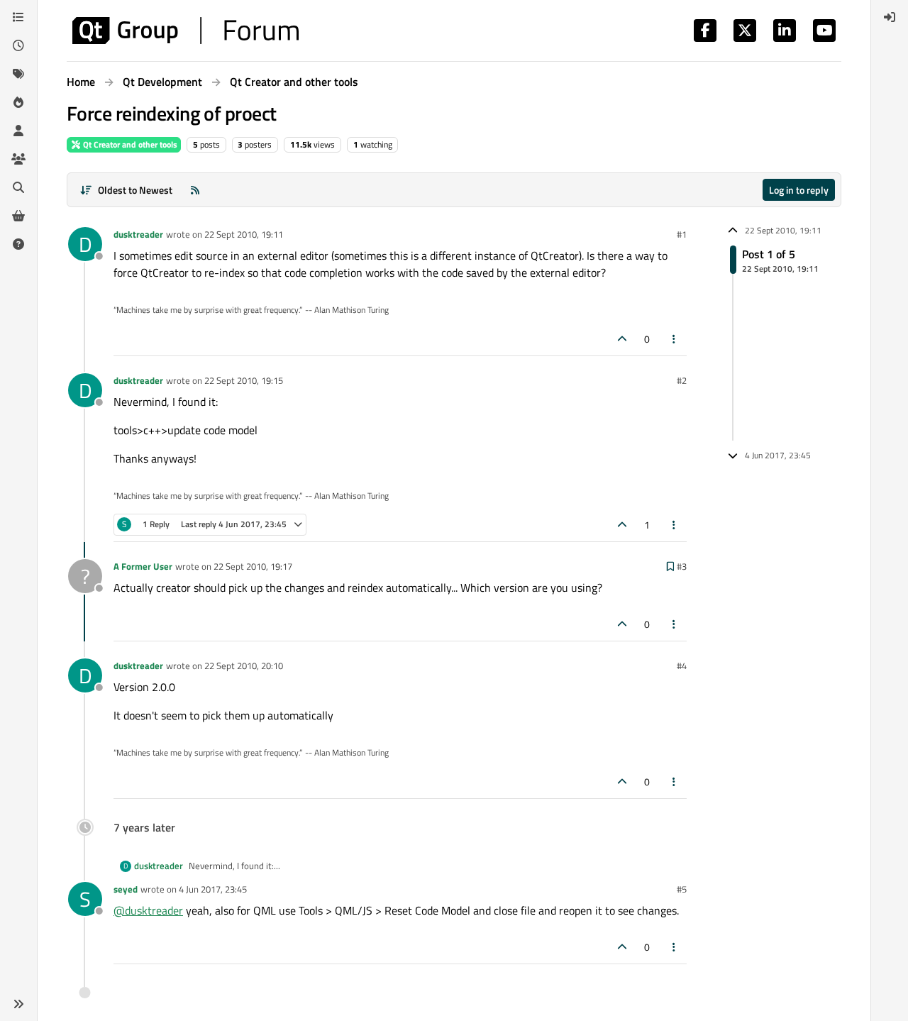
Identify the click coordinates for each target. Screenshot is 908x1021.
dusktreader (138, 234)
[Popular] (18, 102)
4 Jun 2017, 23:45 (213, 889)
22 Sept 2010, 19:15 (243, 380)
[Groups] (18, 159)
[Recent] (18, 45)
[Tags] (18, 73)
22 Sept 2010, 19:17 (253, 566)
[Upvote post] (622, 339)
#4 (682, 665)
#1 (682, 234)
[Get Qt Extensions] (18, 215)
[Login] (889, 17)
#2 (682, 380)
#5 (682, 889)
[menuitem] (889, 17)
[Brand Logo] (185, 30)
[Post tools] (674, 339)
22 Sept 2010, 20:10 (243, 665)
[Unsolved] (18, 244)
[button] (18, 1004)
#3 (682, 566)
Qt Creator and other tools (129, 144)
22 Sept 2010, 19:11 (243, 234)
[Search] (18, 187)
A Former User (143, 566)
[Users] (18, 130)
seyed (126, 889)
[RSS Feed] (195, 190)
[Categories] (18, 17)
